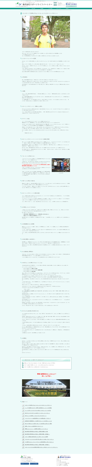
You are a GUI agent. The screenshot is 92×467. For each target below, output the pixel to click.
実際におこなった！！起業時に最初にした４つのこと (36, 428)
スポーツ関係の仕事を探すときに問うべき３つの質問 (36, 436)
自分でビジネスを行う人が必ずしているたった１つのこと (37, 413)
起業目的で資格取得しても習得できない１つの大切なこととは (38, 421)
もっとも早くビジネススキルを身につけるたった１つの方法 (38, 410)
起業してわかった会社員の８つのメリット (34, 426)
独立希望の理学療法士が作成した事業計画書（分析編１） (37, 434)
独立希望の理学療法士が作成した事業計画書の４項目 (36, 431)
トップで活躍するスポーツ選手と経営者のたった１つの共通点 (38, 407)
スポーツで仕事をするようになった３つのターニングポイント (38, 405)
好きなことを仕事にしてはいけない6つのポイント (36, 415)
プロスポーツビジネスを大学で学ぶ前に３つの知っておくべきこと (39, 439)
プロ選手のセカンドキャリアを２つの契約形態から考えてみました (39, 442)
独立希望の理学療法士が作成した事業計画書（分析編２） (37, 444)
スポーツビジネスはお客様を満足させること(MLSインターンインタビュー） (41, 447)
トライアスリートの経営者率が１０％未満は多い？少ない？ (38, 418)
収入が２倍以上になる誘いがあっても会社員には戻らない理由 (38, 423)
